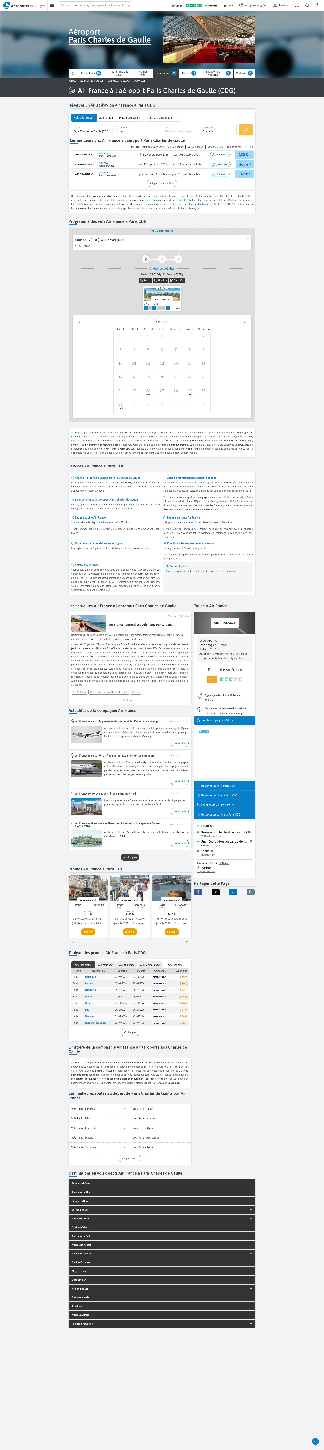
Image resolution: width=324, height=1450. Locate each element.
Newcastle (90, 990)
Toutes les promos (83, 965)
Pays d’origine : (208, 644)
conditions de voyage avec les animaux (214, 571)
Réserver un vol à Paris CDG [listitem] (218, 785)
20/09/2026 (138, 1016)
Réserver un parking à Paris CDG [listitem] (220, 814)
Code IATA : (206, 640)
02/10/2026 (121, 1003)
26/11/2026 (138, 990)
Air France (76, 432)
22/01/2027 (121, 996)
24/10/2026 (138, 1009)
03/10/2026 (138, 976)
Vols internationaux (150, 965)
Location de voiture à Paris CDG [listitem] (220, 804)
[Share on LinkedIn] (233, 892)
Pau (87, 1009)
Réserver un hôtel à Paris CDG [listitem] (219, 795)
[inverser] (115, 129)
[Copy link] (251, 892)
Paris (75, 976)
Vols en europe (127, 965)
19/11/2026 (121, 990)
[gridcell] (120, 338)
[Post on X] (216, 892)
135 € (183, 977)
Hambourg (157, 200)
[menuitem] (24, 5)
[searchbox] (95, 5)
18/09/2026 (138, 983)
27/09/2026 (121, 976)
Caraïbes (125, 652)
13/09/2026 (121, 983)
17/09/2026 (121, 1016)
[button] (177, 117)
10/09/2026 (138, 1023)
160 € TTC (226, 204)
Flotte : (203, 649)
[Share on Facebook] (198, 892)
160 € (183, 983)
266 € (183, 1023)
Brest (88, 1003)
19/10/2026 (121, 1009)
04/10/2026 (138, 1003)
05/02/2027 (138, 996)
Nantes (89, 996)
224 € (183, 1016)
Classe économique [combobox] (160, 117)
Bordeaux (90, 983)
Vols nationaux (106, 965)
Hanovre (89, 1016)
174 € (183, 996)
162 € (183, 990)
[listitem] (99, 1109)
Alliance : (205, 653)
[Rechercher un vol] (246, 129)
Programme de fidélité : (213, 658)
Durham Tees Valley (95, 1023)
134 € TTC (182, 200)
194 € (183, 1003)
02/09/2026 (121, 1023)
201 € (183, 1010)
